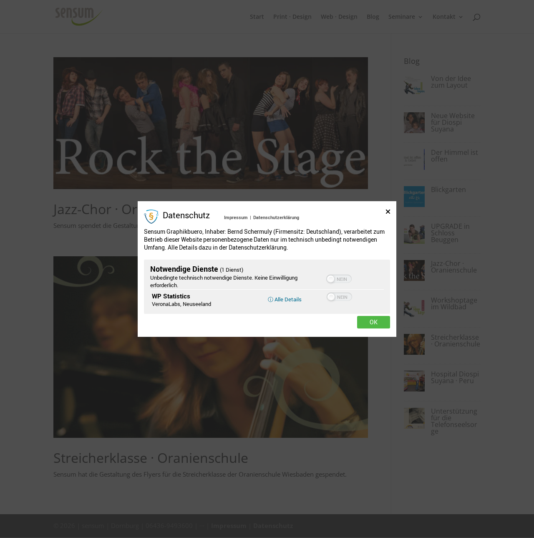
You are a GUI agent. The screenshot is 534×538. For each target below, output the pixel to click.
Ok (374, 322)
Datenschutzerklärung (276, 217)
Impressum (236, 217)
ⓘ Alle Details (285, 299)
